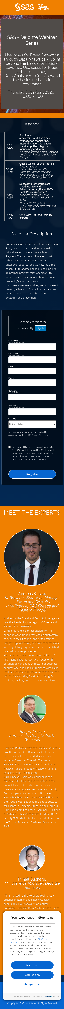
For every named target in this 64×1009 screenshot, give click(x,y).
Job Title (13, 405)
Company (13, 391)
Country (12, 418)
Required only (32, 974)
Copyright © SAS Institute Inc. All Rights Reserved (32, 1003)
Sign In (41, 328)
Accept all (32, 965)
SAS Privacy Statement (38, 435)
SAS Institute (32, 10)
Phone (11, 378)
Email (11, 366)
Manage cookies (32, 984)
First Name (14, 340)
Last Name (14, 353)
